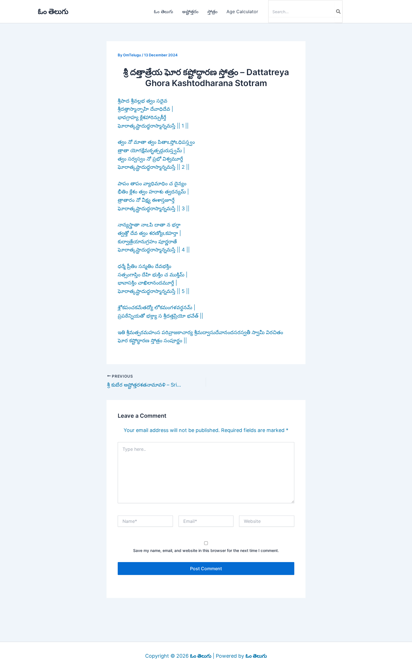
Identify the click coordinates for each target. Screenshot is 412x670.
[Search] (338, 11)
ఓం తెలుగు (53, 11)
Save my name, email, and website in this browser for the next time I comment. (206, 550)
